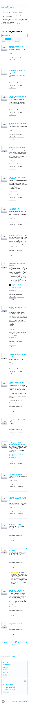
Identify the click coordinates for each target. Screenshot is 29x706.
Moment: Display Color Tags (18, 235)
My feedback (17, 41)
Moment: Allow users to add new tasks (18, 549)
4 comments (11, 246)
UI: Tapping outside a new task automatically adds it (17, 443)
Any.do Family (8, 686)
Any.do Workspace (9, 689)
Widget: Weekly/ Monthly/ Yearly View (17, 148)
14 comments (11, 290)
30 (12, 644)
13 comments (11, 402)
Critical (13, 62)
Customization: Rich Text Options (17, 264)
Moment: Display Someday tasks (17, 124)
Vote (4, 49)
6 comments (11, 130)
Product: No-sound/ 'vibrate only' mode (17, 96)
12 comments (11, 457)
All (14, 53)
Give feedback (9, 684)
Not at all (13, 59)
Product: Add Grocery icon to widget (17, 178)
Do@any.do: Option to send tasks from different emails (18, 498)
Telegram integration (15, 474)
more (15, 335)
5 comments (11, 53)
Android (15, 106)
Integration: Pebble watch (17, 420)
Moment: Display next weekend (16, 46)
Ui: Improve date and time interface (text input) (17, 590)
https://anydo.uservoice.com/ (9, 23)
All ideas (5, 666)
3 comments (11, 106)
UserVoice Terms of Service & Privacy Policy (19, 701)
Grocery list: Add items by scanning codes (17, 71)
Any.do (7, 692)
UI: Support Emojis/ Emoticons (15, 209)
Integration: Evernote (15, 624)
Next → (16, 644)
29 (26, 642)
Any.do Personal (9, 687)
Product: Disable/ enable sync (17, 382)
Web (4, 675)
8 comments (11, 480)
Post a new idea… (6, 664)
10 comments (11, 337)
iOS (3, 674)
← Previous (5, 642)
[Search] (25, 681)
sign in (13, 656)
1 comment (11, 191)
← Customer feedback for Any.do (8, 8)
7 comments (11, 160)
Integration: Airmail (15, 524)
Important (21, 59)
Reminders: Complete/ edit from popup (17, 355)
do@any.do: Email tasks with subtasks (18, 308)
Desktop (4, 672)
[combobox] (14, 681)
